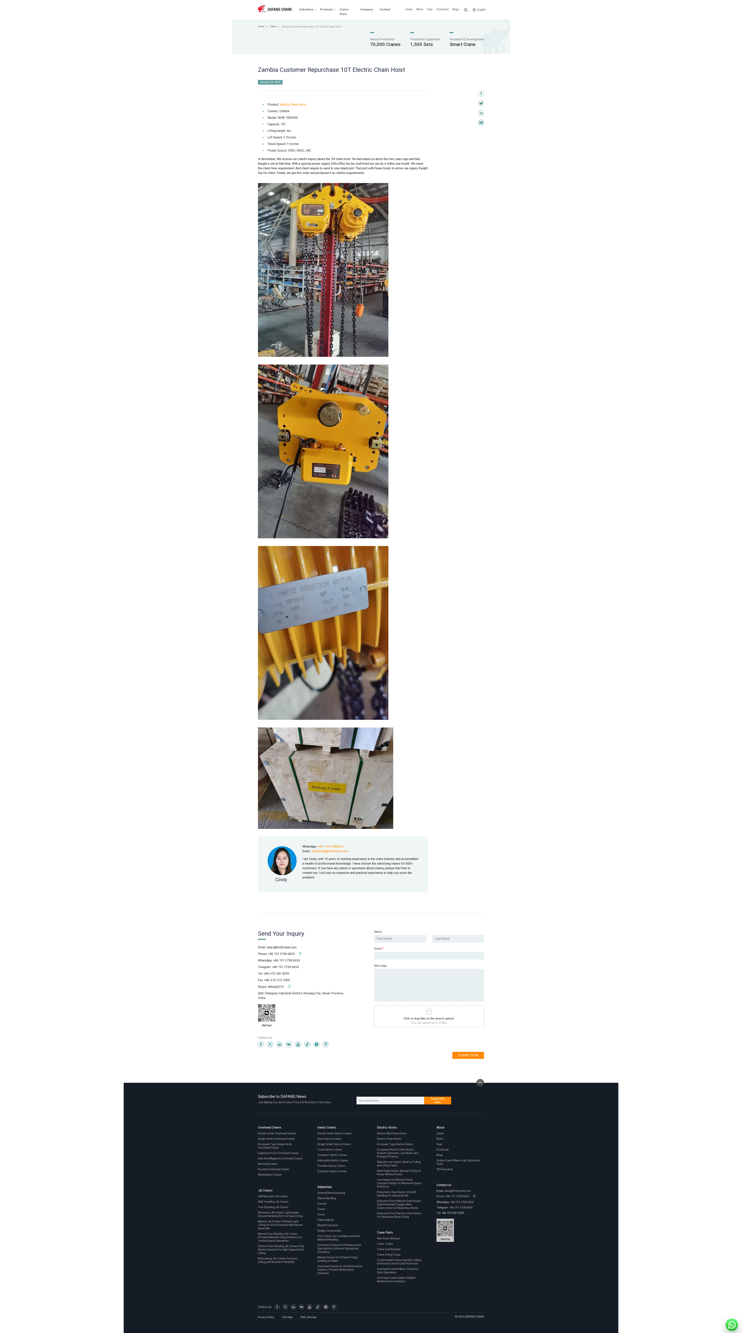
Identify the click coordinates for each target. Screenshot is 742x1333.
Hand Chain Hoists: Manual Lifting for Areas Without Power (399, 1172)
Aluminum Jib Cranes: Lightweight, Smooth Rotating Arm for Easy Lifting (280, 1214)
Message (380, 965)
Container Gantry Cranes (332, 1155)
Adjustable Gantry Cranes (332, 1160)
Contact (385, 9)
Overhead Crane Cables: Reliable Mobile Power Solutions (396, 1279)
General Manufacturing (331, 1193)
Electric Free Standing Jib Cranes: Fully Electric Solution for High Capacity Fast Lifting (281, 1249)
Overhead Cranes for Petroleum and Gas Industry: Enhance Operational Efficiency (339, 1248)
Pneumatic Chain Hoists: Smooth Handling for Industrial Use (396, 1194)
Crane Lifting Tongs (389, 1255)
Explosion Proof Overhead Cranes (278, 1153)
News (419, 9)
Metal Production (327, 1225)
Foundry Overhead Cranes (273, 1169)
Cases (409, 9)
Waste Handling (326, 1198)
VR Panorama (445, 1169)
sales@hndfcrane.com (282, 947)
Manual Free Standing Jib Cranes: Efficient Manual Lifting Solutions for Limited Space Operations (280, 1237)
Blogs (455, 9)
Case (273, 26)
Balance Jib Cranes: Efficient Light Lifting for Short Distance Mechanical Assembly (280, 1224)
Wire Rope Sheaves (388, 1238)
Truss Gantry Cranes (329, 1150)
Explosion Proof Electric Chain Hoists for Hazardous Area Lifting (399, 1215)
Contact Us (444, 1185)
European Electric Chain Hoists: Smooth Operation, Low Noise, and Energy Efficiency (397, 1153)
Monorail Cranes (267, 1164)
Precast (322, 1204)
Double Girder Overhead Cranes (277, 1133)
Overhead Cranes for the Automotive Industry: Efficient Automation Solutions (339, 1269)
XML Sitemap (308, 1317)
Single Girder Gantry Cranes (334, 1144)
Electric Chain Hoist (293, 104)
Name (378, 931)
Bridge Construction (329, 1231)
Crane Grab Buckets (389, 1249)
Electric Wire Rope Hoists (392, 1133)
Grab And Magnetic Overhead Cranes (280, 1159)
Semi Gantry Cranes (329, 1139)
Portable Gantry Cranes (331, 1166)
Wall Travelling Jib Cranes (273, 1202)
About (440, 1127)
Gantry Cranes (326, 1127)
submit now (468, 1055)
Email (378, 948)
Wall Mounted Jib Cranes (273, 1196)
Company (366, 9)
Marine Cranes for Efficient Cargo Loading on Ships (337, 1259)
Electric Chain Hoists (389, 1139)
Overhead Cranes (269, 1127)
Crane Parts (385, 1232)
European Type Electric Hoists (395, 1144)
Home (261, 26)
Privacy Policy (266, 1317)
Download (442, 9)
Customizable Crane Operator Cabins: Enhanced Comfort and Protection (399, 1262)
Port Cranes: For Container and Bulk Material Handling (338, 1238)
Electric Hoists (387, 1127)
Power (321, 1209)
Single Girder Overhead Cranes (276, 1139)
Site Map (287, 1317)
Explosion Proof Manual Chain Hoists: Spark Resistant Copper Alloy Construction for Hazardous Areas (399, 1204)
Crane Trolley (385, 1244)
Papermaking (325, 1220)
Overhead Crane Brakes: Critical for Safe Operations (398, 1270)
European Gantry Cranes (332, 1171)
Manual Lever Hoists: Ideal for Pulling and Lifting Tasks (399, 1164)
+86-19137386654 (330, 846)
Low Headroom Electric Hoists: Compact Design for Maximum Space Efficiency (399, 1183)
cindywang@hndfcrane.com (329, 851)
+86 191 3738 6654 (286, 960)
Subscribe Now (438, 1100)
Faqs (430, 9)
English (481, 10)
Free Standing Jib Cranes (273, 1207)
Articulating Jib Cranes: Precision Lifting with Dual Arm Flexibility (278, 1260)
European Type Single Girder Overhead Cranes (275, 1146)
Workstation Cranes (270, 1175)
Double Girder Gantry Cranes (334, 1133)
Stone (321, 1215)
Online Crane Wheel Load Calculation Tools (458, 1162)
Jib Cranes (265, 1190)
